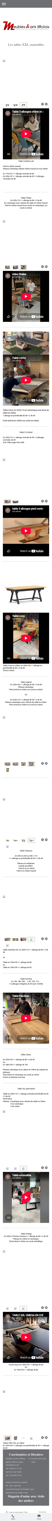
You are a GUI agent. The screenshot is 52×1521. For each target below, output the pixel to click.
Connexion (42, 1512)
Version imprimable (15, 1512)
